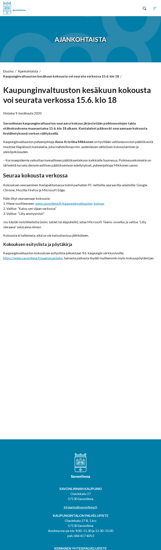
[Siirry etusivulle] (34, 8)
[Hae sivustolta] (145, 8)
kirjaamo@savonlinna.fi (80, 507)
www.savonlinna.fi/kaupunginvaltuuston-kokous (69, 203)
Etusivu (8, 71)
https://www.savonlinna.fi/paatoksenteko (33, 258)
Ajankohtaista (28, 71)
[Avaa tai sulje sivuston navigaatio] (155, 8)
